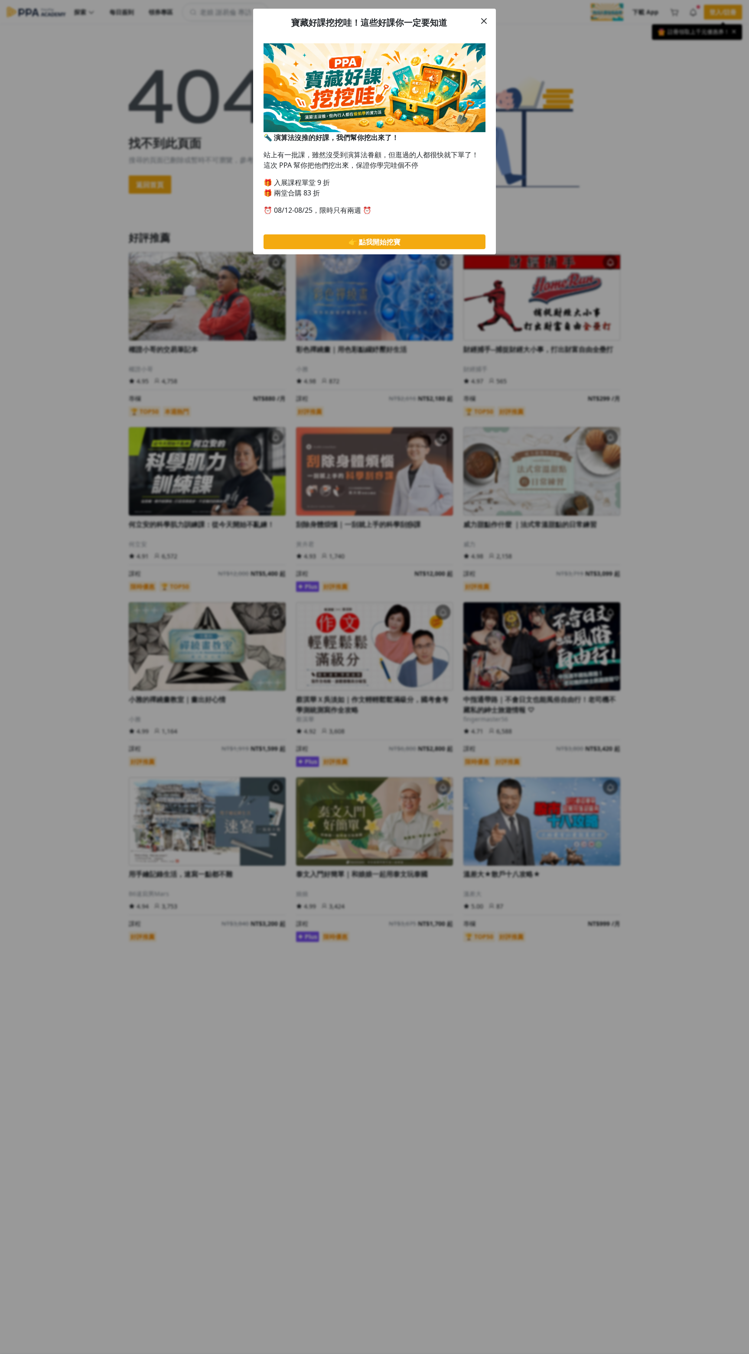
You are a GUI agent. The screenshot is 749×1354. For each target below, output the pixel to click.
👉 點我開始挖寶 (374, 242)
